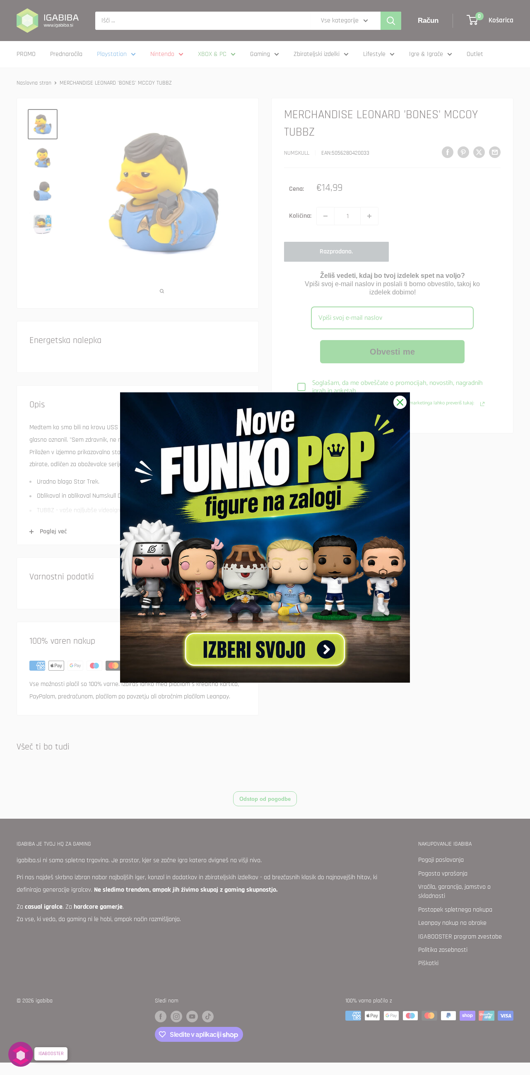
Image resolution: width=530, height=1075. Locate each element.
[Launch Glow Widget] (20, 1054)
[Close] (400, 402)
